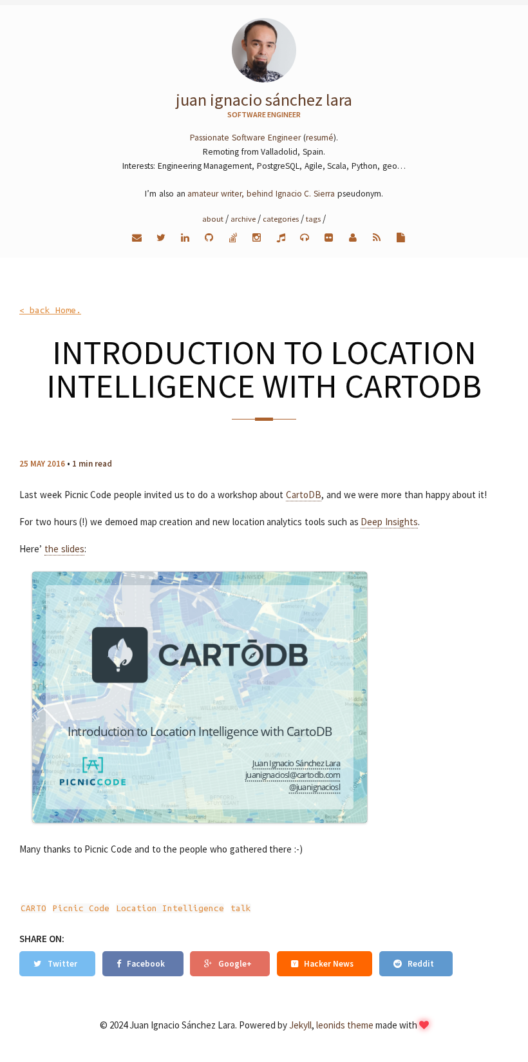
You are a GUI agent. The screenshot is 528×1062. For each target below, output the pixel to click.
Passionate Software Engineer (245, 137)
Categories (281, 218)
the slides (64, 549)
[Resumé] (401, 237)
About (212, 218)
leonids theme (344, 1025)
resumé (320, 137)
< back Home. (50, 310)
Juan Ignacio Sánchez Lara (264, 99)
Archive (243, 218)
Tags (313, 218)
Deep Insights (389, 522)
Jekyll (300, 1025)
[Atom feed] (377, 237)
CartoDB (303, 494)
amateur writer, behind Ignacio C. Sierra (260, 193)
